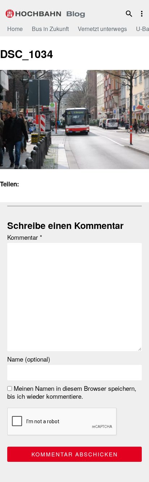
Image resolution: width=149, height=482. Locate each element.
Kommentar (24, 237)
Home (15, 29)
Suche (129, 13)
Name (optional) (28, 359)
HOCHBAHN (45, 12)
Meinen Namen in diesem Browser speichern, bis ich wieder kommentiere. (71, 392)
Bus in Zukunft (50, 29)
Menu (142, 13)
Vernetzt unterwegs (102, 29)
